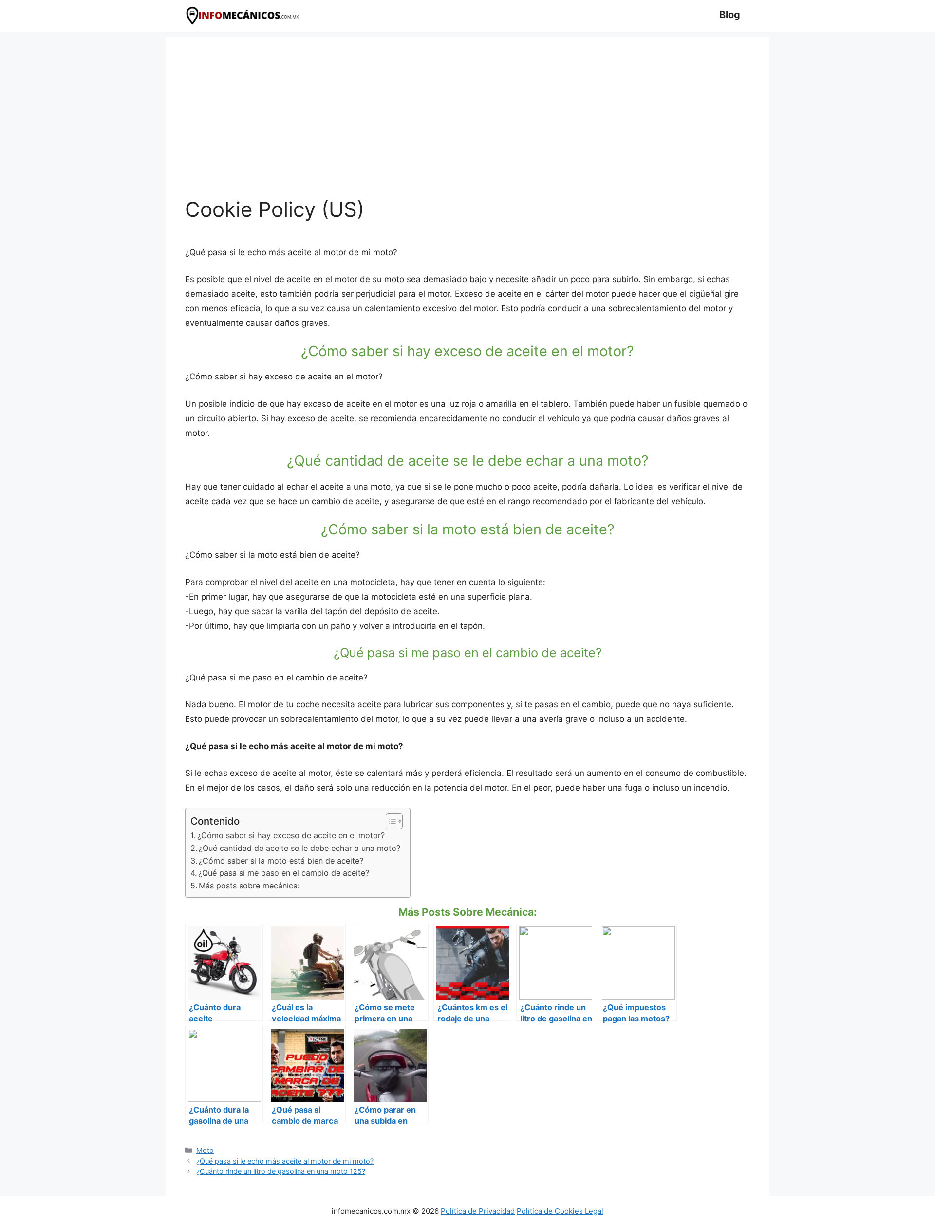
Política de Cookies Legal (560, 1211)
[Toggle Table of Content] (389, 821)
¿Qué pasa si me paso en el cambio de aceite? (283, 873)
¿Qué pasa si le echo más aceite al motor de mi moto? (285, 1161)
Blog (729, 14)
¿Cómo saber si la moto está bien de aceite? (281, 861)
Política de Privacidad (478, 1211)
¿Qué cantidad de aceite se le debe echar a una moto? (299, 848)
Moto (205, 1150)
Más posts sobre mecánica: (249, 885)
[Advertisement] (467, 105)
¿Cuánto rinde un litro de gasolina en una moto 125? (280, 1171)
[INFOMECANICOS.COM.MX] (243, 15)
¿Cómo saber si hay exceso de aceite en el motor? (291, 835)
